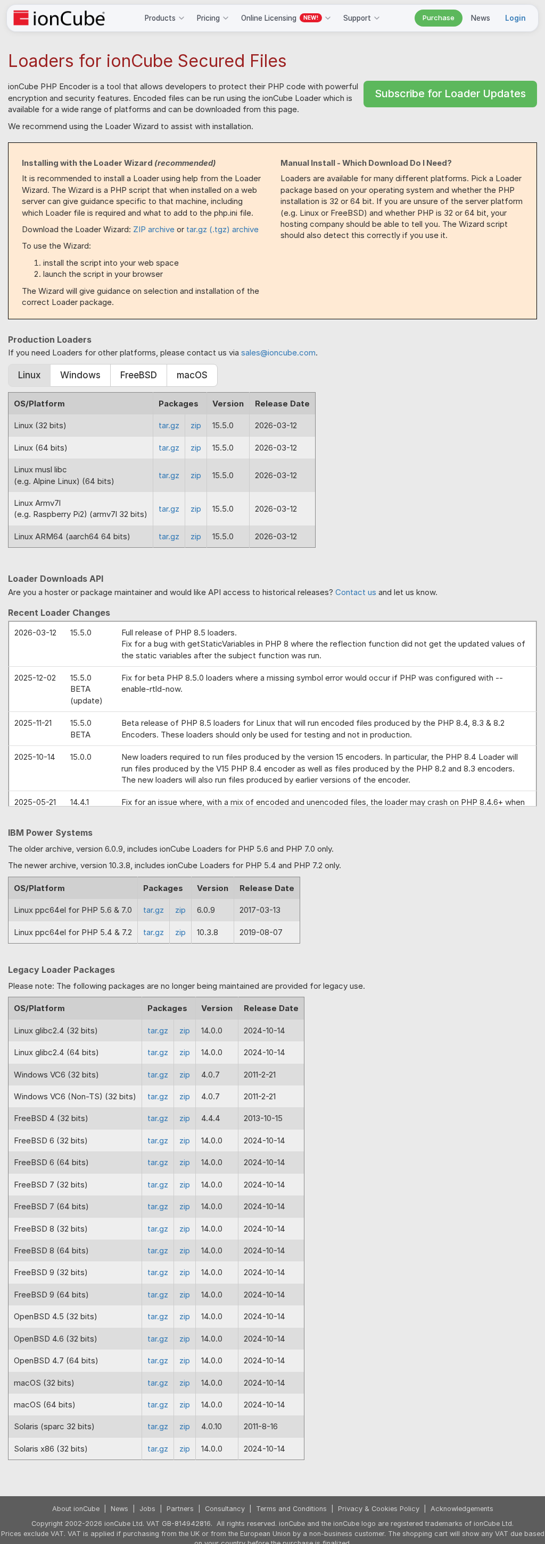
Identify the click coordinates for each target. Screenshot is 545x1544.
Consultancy (225, 1509)
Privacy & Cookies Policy (378, 1509)
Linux (29, 375)
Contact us (355, 592)
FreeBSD (138, 375)
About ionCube (76, 1509)
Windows (80, 375)
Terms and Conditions (291, 1509)
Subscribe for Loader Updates (450, 93)
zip (196, 425)
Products (160, 18)
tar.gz (169, 425)
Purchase (439, 17)
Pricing (208, 18)
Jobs (147, 1509)
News (480, 18)
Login (515, 18)
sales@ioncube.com (278, 352)
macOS (192, 375)
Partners (180, 1509)
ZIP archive (154, 229)
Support (357, 18)
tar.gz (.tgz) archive (222, 229)
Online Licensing (279, 18)
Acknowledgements (462, 1509)
